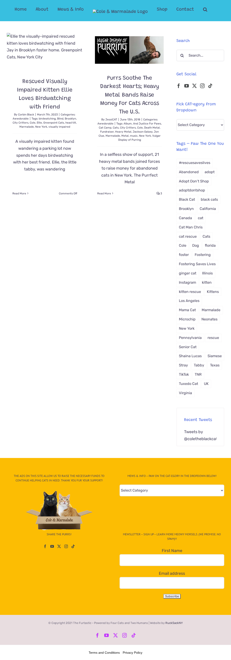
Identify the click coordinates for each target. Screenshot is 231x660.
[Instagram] (202, 86)
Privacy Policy (132, 652)
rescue (213, 338)
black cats (209, 199)
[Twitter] (194, 86)
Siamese (215, 356)
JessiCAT (111, 119)
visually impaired (59, 126)
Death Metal (152, 127)
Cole (32, 122)
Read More (19, 193)
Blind (60, 118)
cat (200, 218)
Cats (116, 127)
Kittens (213, 292)
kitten (207, 282)
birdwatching (47, 118)
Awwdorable (21, 118)
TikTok (184, 374)
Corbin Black (26, 114)
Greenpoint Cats (53, 122)
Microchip (187, 319)
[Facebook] (178, 86)
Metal (125, 135)
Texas (214, 365)
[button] (205, 9)
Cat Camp (105, 127)
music (134, 135)
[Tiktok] (210, 86)
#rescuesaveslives (194, 163)
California (208, 209)
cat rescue (188, 236)
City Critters (20, 122)
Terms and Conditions (104, 652)
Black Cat (187, 199)
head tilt (70, 122)
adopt (210, 172)
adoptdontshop (192, 190)
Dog (195, 245)
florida (210, 245)
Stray (183, 365)
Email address (172, 573)
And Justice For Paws (147, 123)
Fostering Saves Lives (197, 264)
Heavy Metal (123, 131)
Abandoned (189, 172)
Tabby (199, 365)
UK (206, 384)
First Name (172, 550)
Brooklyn (70, 118)
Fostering (203, 255)
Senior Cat (187, 347)
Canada (185, 218)
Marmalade (26, 126)
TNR (198, 374)
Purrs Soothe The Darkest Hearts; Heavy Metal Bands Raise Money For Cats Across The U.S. (129, 95)
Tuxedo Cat (188, 384)
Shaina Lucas (190, 356)
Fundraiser (107, 131)
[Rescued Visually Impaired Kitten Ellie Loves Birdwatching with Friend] (45, 52)
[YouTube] (186, 86)
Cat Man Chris (191, 227)
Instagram (187, 282)
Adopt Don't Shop (194, 181)
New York (41, 126)
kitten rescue (190, 292)
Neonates (209, 319)
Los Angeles (189, 301)
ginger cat (187, 273)
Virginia (185, 393)
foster (184, 255)
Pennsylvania (190, 338)
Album (128, 123)
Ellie (39, 122)
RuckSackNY (174, 623)
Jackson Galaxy (142, 131)
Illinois (207, 273)
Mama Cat (187, 310)
